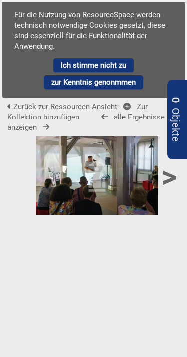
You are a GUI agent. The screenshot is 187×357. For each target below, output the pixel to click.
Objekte (175, 119)
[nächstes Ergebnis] (46, 127)
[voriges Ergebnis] (104, 116)
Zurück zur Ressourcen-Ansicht (65, 106)
